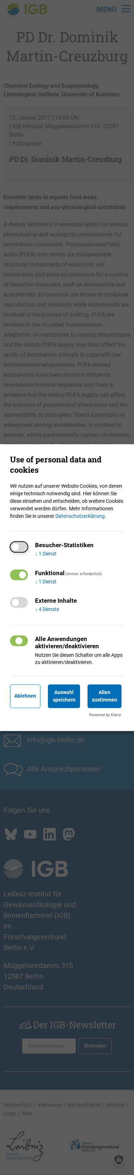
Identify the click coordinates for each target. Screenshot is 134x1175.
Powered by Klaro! (105, 715)
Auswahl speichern (64, 696)
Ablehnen (25, 696)
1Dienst (45, 554)
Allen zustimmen (104, 696)
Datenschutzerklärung (80, 516)
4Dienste (47, 609)
